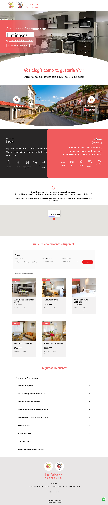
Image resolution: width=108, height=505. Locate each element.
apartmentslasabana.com (55, 500)
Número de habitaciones (47, 258)
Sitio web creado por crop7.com (54, 502)
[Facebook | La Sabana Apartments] (54, 492)
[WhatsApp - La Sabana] (103, 499)
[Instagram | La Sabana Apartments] (50, 492)
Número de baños (67, 258)
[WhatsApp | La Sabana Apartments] (57, 492)
